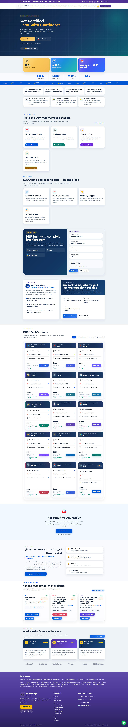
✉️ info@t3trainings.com (84, 705)
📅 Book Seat (29, 618)
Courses (56, 702)
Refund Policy (105, 725)
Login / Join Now (104, 1)
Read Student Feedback (97, 636)
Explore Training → (31, 168)
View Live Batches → (31, 144)
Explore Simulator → (87, 144)
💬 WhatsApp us (37, 43)
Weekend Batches (58, 711)
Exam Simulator (57, 709)
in (28, 711)
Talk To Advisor (83, 270)
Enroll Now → (44, 365)
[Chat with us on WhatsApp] (124, 723)
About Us (56, 696)
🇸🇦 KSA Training (58, 705)
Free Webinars (57, 700)
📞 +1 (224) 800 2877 (83, 702)
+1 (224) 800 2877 (25, 1)
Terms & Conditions (89, 725)
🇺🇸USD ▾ (93, 6)
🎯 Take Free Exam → (43, 39)
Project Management (83, 337)
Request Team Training (70, 315)
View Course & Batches (32, 614)
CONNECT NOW (26, 707)
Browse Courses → (59, 144)
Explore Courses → (28, 39)
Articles (55, 698)
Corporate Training (58, 707)
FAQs (55, 718)
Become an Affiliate (58, 713)
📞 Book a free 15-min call (26, 43)
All (74, 337)
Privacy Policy (97, 725)
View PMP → (74, 270)
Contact (55, 715)
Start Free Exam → (64, 531)
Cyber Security (100, 337)
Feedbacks (56, 720)
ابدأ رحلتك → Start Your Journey (35, 574)
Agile (92, 337)
